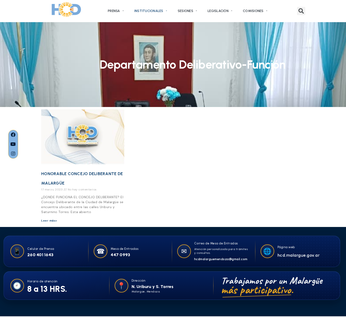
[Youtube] (13, 144)
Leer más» (49, 220)
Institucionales (148, 11)
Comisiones (253, 11)
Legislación (218, 11)
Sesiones (185, 11)
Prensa (114, 11)
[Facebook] (13, 135)
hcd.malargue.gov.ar (299, 255)
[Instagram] (13, 153)
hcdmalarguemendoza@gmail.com (221, 259)
